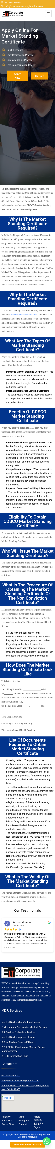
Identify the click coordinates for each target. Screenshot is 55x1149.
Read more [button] (13, 947)
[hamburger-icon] (48, 13)
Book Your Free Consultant (28, 1144)
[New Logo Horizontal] (12, 13)
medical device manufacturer (24, 314)
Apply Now (17, 76)
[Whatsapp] (47, 1141)
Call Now (39, 76)
